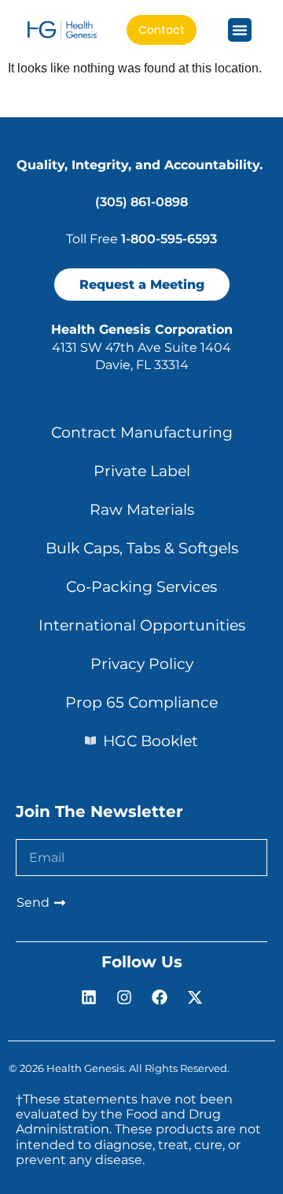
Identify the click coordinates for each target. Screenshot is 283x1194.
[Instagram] (124, 997)
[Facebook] (159, 997)
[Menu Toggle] (240, 30)
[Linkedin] (89, 997)
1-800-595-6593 (169, 238)
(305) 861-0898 (141, 201)
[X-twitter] (195, 997)
